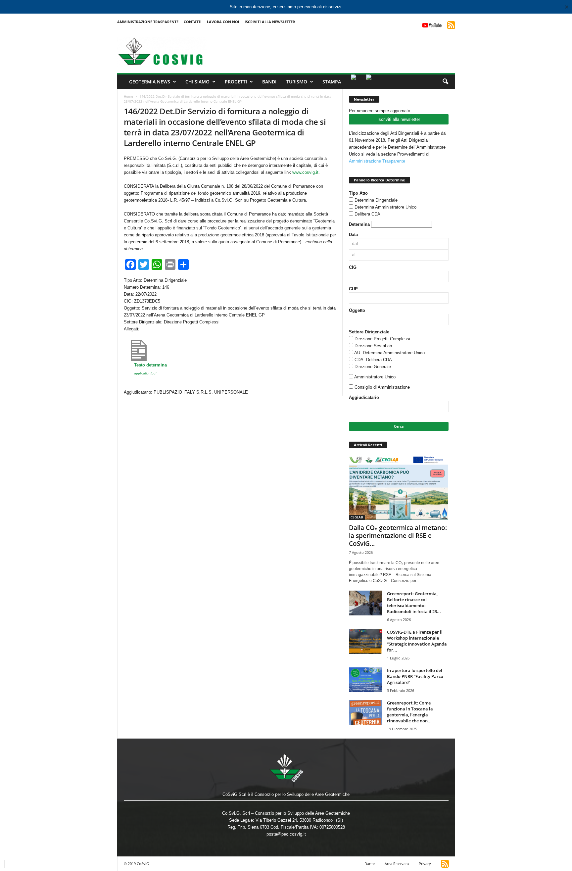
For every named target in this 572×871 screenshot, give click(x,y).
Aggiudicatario (364, 397)
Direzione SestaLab (373, 345)
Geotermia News (149, 81)
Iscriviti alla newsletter (398, 119)
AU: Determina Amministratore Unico (389, 352)
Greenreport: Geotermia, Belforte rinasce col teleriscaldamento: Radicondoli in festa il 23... (414, 602)
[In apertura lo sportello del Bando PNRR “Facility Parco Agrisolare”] (365, 679)
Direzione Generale (373, 366)
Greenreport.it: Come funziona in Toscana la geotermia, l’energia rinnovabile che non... (410, 712)
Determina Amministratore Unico (385, 207)
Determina (359, 224)
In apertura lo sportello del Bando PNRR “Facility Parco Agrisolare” (415, 676)
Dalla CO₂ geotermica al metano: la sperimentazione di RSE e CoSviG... (398, 535)
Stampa (331, 81)
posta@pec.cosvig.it (286, 834)
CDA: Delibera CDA (373, 359)
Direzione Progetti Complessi (382, 338)
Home (128, 96)
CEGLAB (357, 517)
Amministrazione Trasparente (147, 21)
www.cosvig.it (305, 172)
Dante (369, 863)
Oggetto (357, 310)
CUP (353, 288)
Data (353, 234)
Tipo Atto (358, 193)
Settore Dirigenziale (369, 331)
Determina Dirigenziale (376, 200)
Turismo (296, 81)
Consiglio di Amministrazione (382, 387)
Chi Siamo (197, 81)
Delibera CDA (367, 214)
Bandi (269, 81)
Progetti (236, 81)
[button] (445, 81)
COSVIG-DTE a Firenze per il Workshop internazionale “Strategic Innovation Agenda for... (417, 641)
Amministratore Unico (375, 376)
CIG (353, 267)
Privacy (425, 863)
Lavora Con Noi (223, 21)
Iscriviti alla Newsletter (270, 21)
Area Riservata (397, 863)
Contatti (193, 21)
